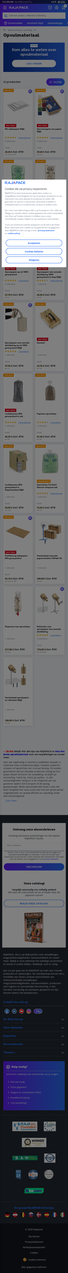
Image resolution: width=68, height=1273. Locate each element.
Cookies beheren (34, 251)
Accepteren (34, 243)
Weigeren (34, 259)
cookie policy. (14, 233)
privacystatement (46, 230)
